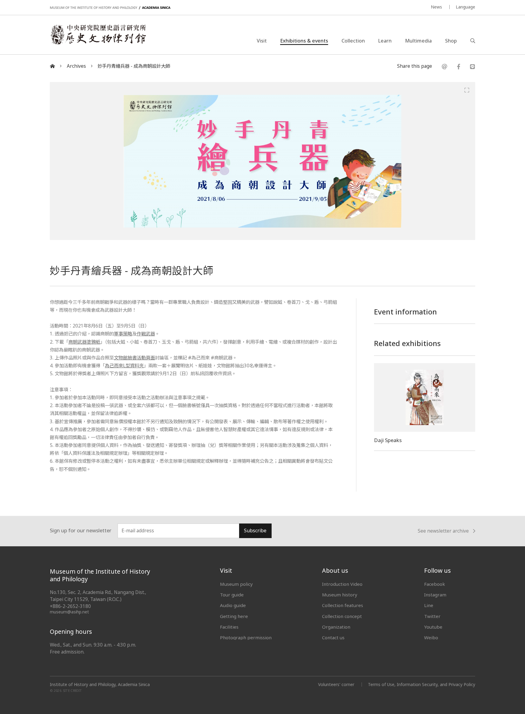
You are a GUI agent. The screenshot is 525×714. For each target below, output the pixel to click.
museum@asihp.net (69, 612)
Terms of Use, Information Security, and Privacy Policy (421, 684)
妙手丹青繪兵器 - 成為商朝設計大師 (134, 66)
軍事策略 (123, 334)
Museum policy (236, 584)
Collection (353, 40)
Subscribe (255, 530)
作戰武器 (146, 334)
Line (428, 605)
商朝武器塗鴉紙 (84, 342)
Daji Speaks (388, 440)
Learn (385, 40)
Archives (76, 66)
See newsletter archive (443, 531)
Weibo (431, 637)
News (436, 7)
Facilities (229, 627)
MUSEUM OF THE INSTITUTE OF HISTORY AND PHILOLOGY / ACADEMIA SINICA (110, 7)
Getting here (234, 616)
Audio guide (233, 605)
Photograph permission (246, 637)
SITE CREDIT (72, 690)
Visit (262, 40)
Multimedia (418, 40)
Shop (451, 40)
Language (465, 7)
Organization (336, 627)
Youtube (433, 627)
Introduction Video (342, 584)
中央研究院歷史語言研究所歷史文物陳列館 (98, 34)
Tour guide (232, 595)
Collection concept (342, 616)
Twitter (432, 616)
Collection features (342, 605)
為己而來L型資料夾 (124, 365)
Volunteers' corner (336, 684)
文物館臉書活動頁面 (134, 358)
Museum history (339, 595)
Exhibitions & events (304, 40)
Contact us (333, 637)
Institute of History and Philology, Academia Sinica (100, 684)
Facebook (434, 584)
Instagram (435, 595)
